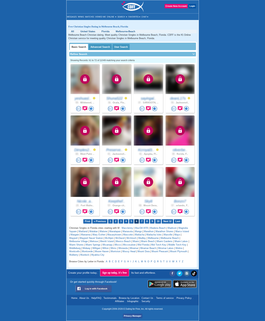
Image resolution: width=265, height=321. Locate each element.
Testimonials (110, 298)
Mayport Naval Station (91, 238)
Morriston (115, 251)
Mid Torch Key (158, 244)
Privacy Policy (184, 298)
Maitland (83, 231)
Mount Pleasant (160, 251)
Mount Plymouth (178, 251)
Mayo (177, 234)
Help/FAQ (96, 298)
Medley (142, 238)
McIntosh (131, 238)
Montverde (87, 251)
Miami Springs (93, 244)
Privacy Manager (132, 316)
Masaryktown (114, 234)
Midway (86, 248)
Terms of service (165, 298)
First (87, 221)
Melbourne (153, 238)
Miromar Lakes (166, 248)
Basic (79, 47)
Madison (172, 228)
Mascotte (128, 234)
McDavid (120, 238)
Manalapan (115, 231)
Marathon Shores (164, 231)
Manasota (128, 231)
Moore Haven (102, 251)
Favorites (133, 16)
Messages (72, 16)
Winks (81, 16)
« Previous (100, 221)
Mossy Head (129, 251)
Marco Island (182, 231)
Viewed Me (100, 16)
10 (158, 221)
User (121, 47)
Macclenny (127, 228)
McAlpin (109, 238)
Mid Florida (143, 244)
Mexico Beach (123, 241)
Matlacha (139, 234)
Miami (136, 241)
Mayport (73, 238)
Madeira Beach (158, 228)
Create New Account (176, 6)
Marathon (149, 231)
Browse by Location (129, 298)
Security (146, 301)
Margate (74, 234)
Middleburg (75, 248)
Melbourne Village (78, 241)
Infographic (133, 301)
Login (192, 6)
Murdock (84, 254)
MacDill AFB (141, 228)
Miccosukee (129, 244)
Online (111, 16)
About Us (84, 298)
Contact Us (147, 298)
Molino (179, 248)
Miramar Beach (148, 248)
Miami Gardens (165, 241)
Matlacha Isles (154, 234)
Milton (105, 248)
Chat (144, 16)
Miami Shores (76, 244)
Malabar (93, 231)
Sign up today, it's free (114, 272)
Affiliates (119, 301)
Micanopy (108, 244)
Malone (103, 231)
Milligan (96, 248)
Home (74, 298)
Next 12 (167, 221)
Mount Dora (144, 251)
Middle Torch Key (177, 244)
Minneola (123, 248)
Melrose (94, 241)
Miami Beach (148, 241)
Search (121, 16)
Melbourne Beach (170, 238)
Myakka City (97, 254)
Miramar (134, 248)
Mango (138, 231)
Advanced (100, 47)
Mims (113, 248)
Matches (89, 16)
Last (177, 221)
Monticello (74, 251)
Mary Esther (98, 234)
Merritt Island (107, 241)
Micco (118, 244)
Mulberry (73, 254)
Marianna (85, 234)
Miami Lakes (181, 241)
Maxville (168, 234)
